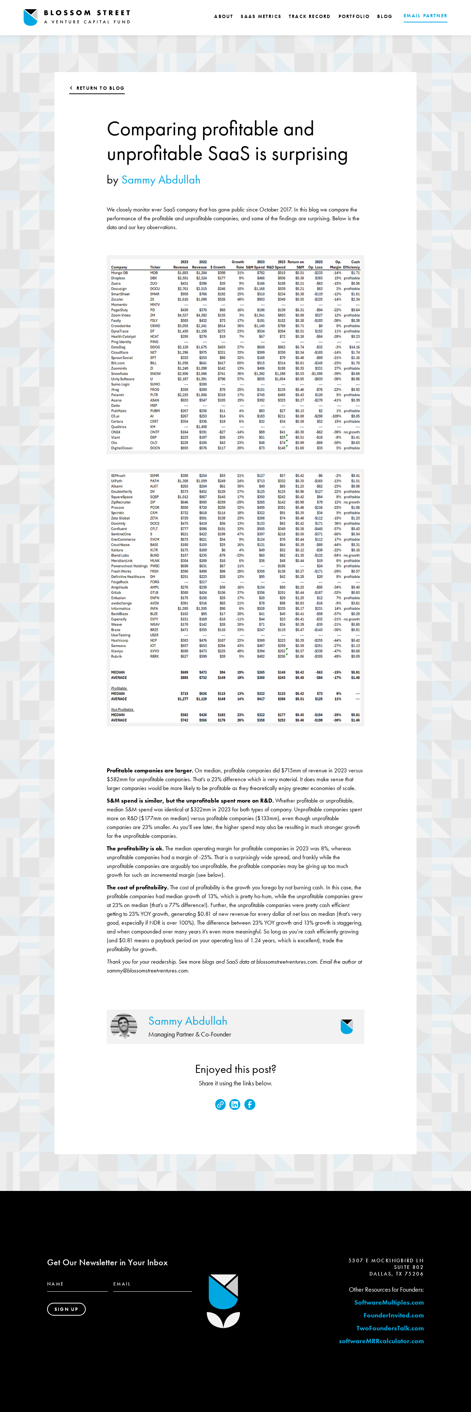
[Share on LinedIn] (234, 1104)
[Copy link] (220, 1104)
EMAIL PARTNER (425, 16)
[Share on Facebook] (249, 1104)
